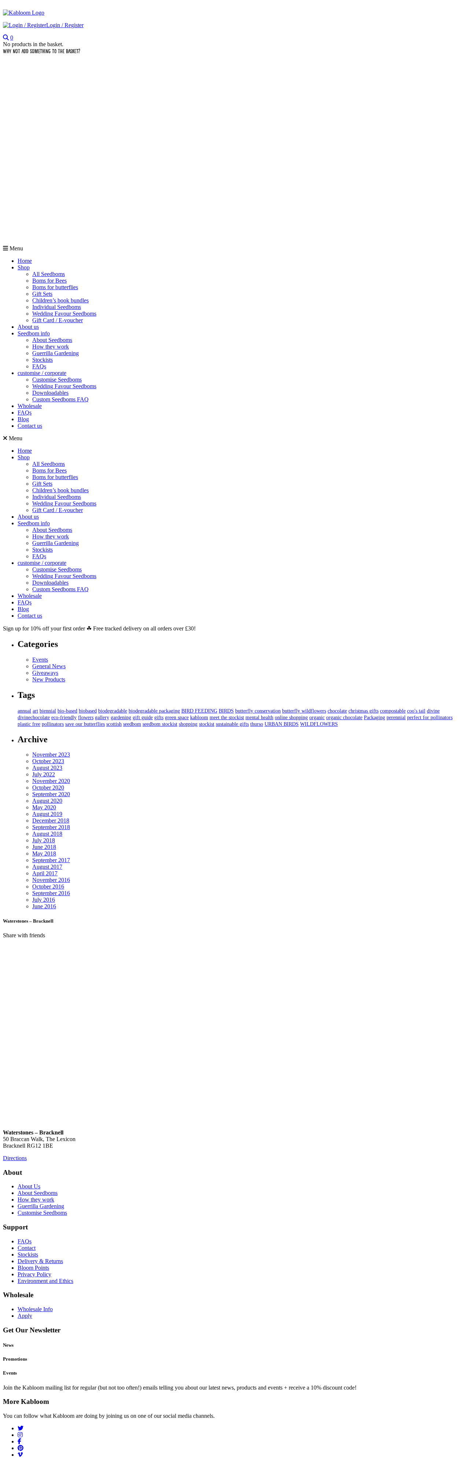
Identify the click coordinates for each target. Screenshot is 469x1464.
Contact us (30, 426)
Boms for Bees (49, 280)
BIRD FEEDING (199, 711)
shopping (188, 724)
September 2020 (51, 794)
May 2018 (44, 853)
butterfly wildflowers (304, 711)
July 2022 (43, 774)
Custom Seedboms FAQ (60, 399)
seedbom (132, 724)
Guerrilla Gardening (55, 353)
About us (28, 327)
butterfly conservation (258, 711)
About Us (29, 1186)
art (35, 711)
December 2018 (50, 820)
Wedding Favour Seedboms (64, 313)
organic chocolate (344, 717)
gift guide (143, 717)
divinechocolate (34, 717)
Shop (24, 267)
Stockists (42, 360)
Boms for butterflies (55, 287)
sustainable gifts (232, 724)
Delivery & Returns (40, 1261)
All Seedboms (48, 274)
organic (317, 717)
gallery (102, 717)
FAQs (39, 366)
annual (24, 711)
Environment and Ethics (45, 1281)
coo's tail (416, 711)
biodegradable (112, 711)
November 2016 (51, 880)
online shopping (291, 717)
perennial (396, 717)
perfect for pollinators (430, 717)
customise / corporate (42, 373)
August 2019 (47, 814)
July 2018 (43, 840)
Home (25, 261)
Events (40, 659)
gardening (121, 717)
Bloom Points (33, 1268)
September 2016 (51, 893)
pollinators (53, 724)
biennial (48, 711)
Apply (25, 1316)
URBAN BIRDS (282, 724)
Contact (27, 1248)
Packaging (374, 717)
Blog (23, 419)
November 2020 (51, 781)
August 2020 (47, 801)
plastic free (29, 724)
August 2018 (47, 834)
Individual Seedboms (56, 307)
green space (177, 717)
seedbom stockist (160, 724)
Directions (15, 1158)
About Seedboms (52, 340)
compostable (393, 711)
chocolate (337, 711)
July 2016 (43, 900)
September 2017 (51, 860)
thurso (256, 724)
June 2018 (44, 847)
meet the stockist (227, 717)
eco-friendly (64, 717)
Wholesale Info (35, 1309)
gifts (158, 717)
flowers (85, 717)
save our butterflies (85, 724)
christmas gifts (363, 711)
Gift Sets (42, 294)
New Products (48, 679)
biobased (88, 711)
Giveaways (45, 673)
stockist (206, 724)
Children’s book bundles (60, 300)
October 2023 (48, 761)
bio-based (67, 711)
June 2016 (44, 906)
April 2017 (45, 873)
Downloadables (50, 393)
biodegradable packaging (154, 711)
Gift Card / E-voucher (57, 320)
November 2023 (51, 754)
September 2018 (51, 827)
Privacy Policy (34, 1274)
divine (433, 711)
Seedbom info (34, 333)
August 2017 (47, 867)
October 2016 (48, 886)
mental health (259, 717)
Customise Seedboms (57, 379)
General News (49, 666)
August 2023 (47, 768)
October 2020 (48, 787)
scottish (114, 724)
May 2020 (44, 807)
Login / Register (65, 25)
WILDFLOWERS (319, 724)
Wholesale (30, 406)
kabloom (199, 717)
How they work (50, 346)
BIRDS (226, 711)
